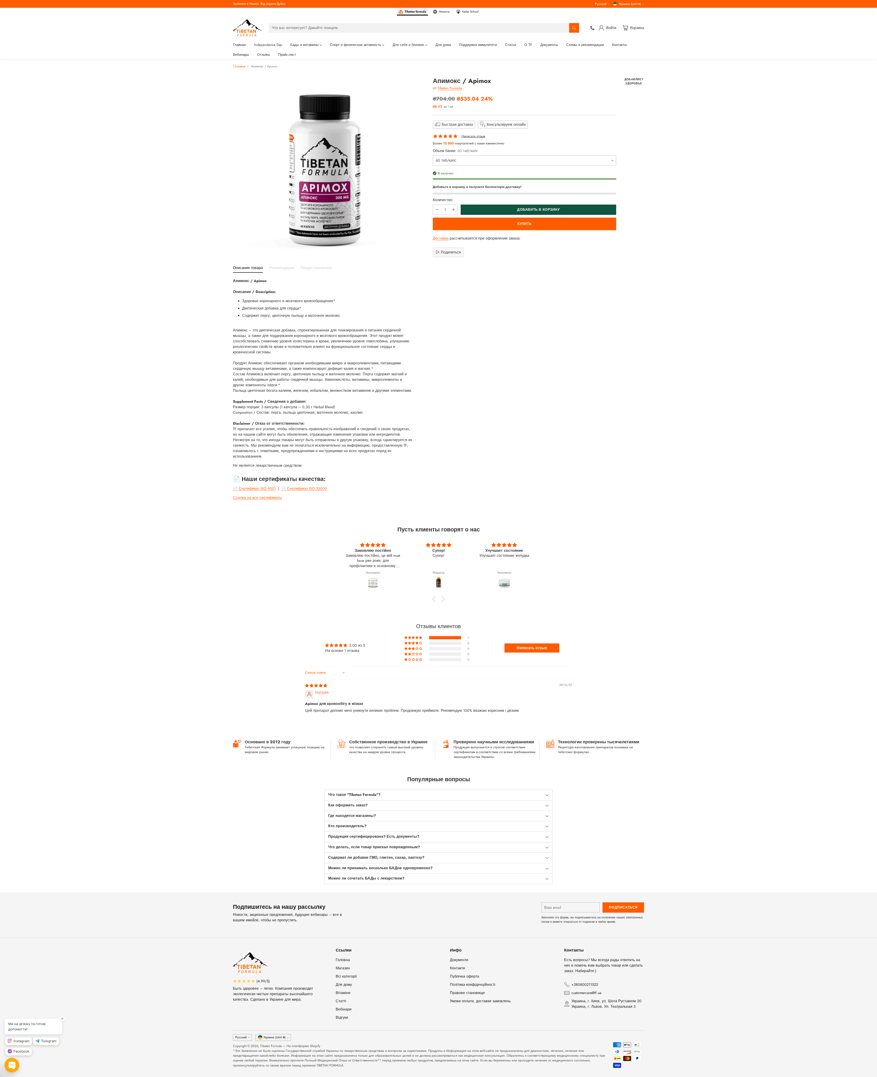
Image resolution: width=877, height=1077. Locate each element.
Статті (341, 1001)
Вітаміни (343, 992)
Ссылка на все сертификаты (257, 497)
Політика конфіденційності (472, 984)
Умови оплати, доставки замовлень (480, 1001)
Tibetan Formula (450, 88)
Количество (442, 199)
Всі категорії (346, 976)
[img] (316, 685)
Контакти (457, 968)
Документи (459, 959)
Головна (239, 66)
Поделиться (451, 252)
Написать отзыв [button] (532, 647)
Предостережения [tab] (316, 268)
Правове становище (467, 992)
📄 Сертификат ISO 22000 (304, 488)
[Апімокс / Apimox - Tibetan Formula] (323, 167)
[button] (435, 599)
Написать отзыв (473, 136)
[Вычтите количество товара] (437, 209)
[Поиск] (574, 28)
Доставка (441, 238)
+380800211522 (584, 984)
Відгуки (342, 1017)
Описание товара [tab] (248, 268)
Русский (600, 4)
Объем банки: (455, 150)
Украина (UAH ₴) (630, 4)
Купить (524, 223)
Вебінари (343, 1009)
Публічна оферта (464, 976)
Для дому (344, 984)
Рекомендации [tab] (281, 268)
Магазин (343, 968)
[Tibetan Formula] (247, 27)
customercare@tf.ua (586, 992)
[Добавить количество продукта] (453, 209)
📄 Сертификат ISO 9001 (254, 488)
